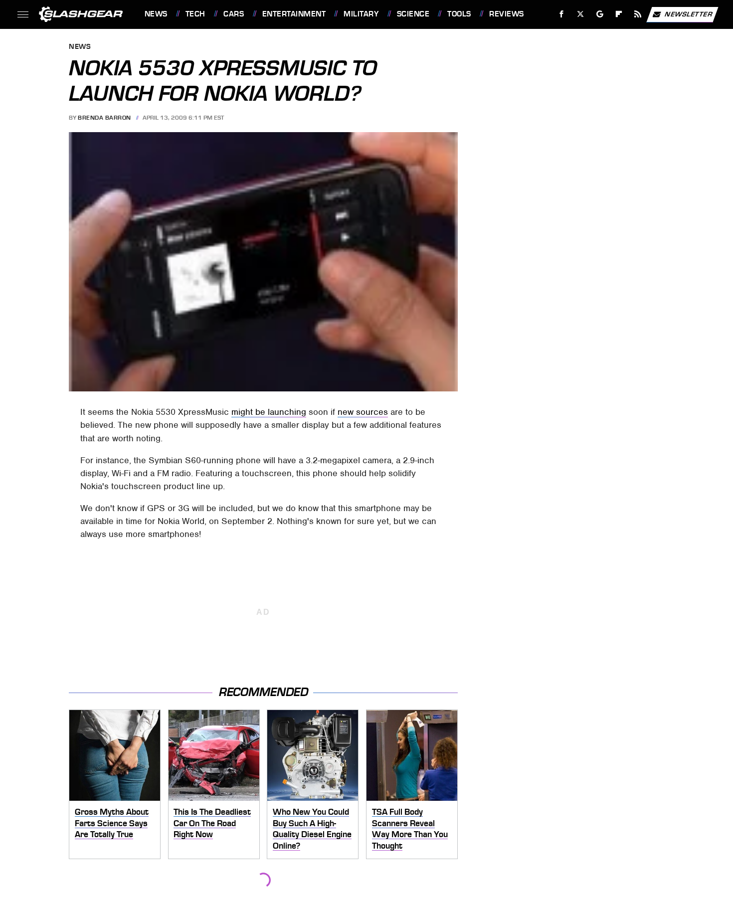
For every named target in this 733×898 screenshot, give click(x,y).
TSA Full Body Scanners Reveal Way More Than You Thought (410, 829)
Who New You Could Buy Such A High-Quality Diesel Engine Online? (312, 829)
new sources (363, 411)
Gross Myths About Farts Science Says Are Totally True (112, 823)
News (156, 13)
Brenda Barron (104, 117)
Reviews (506, 13)
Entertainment (294, 13)
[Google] (599, 14)
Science (413, 13)
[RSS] (637, 14)
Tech (195, 13)
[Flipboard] (619, 14)
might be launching (268, 411)
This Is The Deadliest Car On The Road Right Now (212, 823)
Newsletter (689, 13)
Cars (233, 13)
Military (361, 13)
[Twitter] (580, 14)
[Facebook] (561, 14)
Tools (459, 13)
